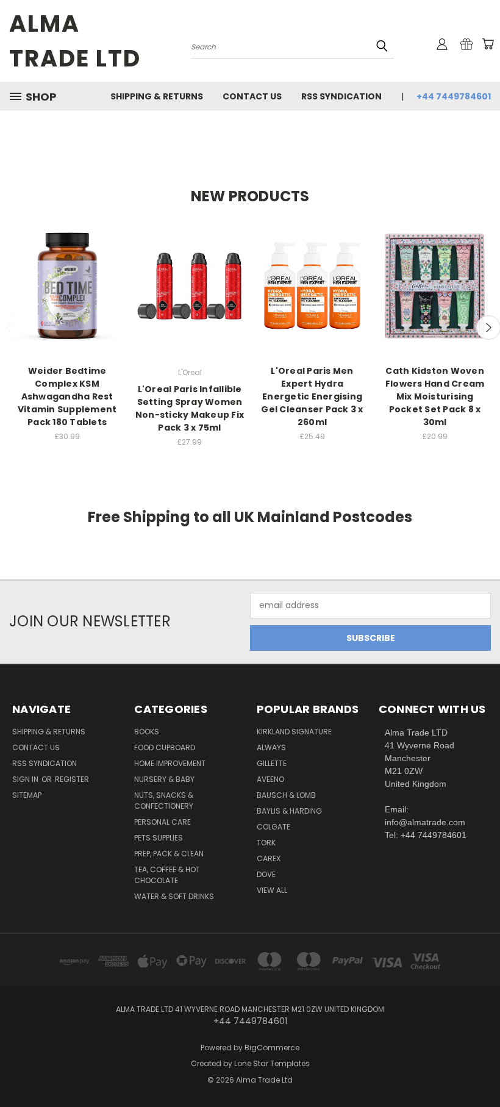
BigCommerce (272, 1047)
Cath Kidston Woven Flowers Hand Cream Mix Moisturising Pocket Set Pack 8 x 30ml (435, 396)
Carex (268, 858)
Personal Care (162, 822)
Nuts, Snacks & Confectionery (163, 800)
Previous (481, 1069)
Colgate (273, 827)
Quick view (67, 274)
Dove (266, 874)
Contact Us (252, 96)
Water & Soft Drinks (174, 896)
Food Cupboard (164, 747)
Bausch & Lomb (286, 795)
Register (72, 779)
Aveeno (270, 779)
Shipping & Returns (156, 96)
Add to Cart (67, 297)
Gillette (272, 763)
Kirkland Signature (294, 731)
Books (146, 731)
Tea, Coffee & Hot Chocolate (167, 875)
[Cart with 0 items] (488, 44)
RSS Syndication (341, 96)
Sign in (26, 779)
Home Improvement (169, 763)
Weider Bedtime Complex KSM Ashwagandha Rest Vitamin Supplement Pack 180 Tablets (67, 396)
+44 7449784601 (453, 96)
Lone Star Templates (272, 1063)
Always (271, 747)
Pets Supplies (158, 838)
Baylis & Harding (289, 811)
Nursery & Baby (164, 779)
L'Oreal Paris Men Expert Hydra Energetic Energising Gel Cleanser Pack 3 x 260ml (312, 396)
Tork (266, 842)
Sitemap (26, 795)
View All (272, 890)
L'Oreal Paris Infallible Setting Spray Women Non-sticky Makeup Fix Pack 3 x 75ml (189, 408)
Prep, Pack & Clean (169, 853)
